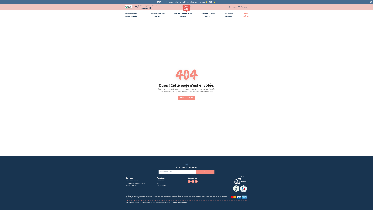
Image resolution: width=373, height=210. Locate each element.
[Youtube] (196, 181)
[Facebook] (189, 181)
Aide (158, 183)
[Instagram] (192, 181)
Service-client (160, 181)
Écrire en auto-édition (132, 181)
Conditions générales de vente (163, 202)
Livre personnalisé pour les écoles (135, 183)
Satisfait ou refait (161, 185)
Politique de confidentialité (180, 202)
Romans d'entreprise (131, 185)
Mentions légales (149, 202)
